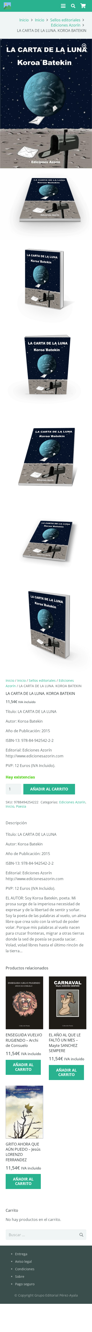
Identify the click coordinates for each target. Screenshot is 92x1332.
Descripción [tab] (16, 822)
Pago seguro (24, 1284)
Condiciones (24, 1269)
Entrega (21, 1254)
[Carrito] (83, 6)
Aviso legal (23, 1261)
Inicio (24, 20)
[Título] (7, 5)
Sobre (19, 1276)
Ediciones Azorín (65, 25)
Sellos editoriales (65, 20)
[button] (63, 6)
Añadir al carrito (49, 789)
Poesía (21, 806)
